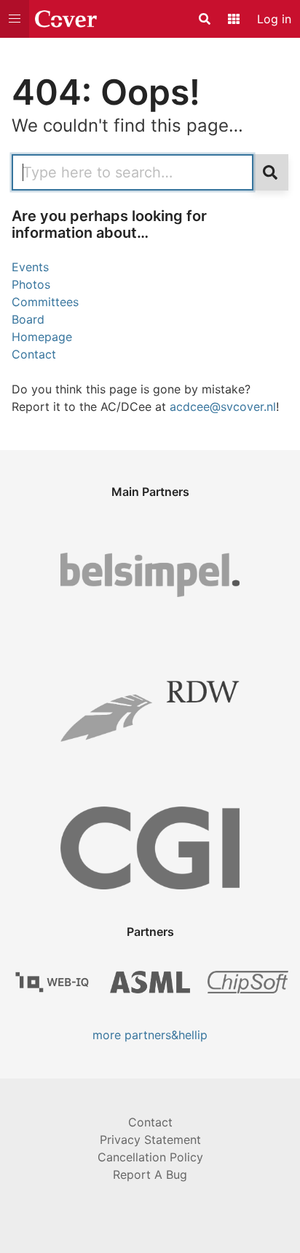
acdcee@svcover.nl (223, 406)
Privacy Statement (150, 1139)
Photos (31, 284)
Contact (34, 354)
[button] (14, 19)
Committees (45, 302)
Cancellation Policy (150, 1157)
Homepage (42, 336)
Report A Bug (150, 1174)
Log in (274, 19)
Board (28, 319)
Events (30, 267)
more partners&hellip (150, 1035)
